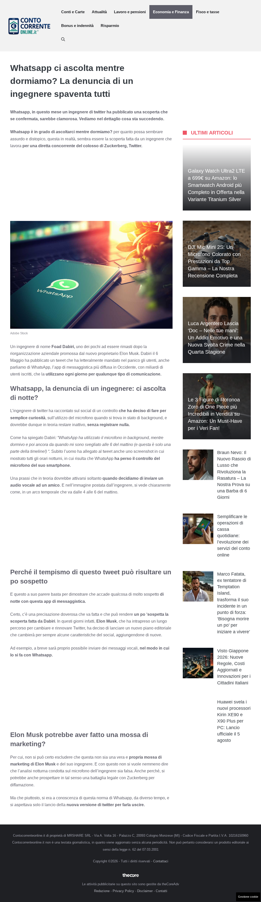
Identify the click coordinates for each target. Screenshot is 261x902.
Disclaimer (145, 891)
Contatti (161, 891)
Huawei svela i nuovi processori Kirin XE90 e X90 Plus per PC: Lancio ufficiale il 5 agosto (234, 721)
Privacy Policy (123, 891)
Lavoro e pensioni (130, 12)
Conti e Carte (73, 12)
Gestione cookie (248, 896)
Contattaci (160, 861)
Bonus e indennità (77, 25)
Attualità (99, 12)
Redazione (102, 891)
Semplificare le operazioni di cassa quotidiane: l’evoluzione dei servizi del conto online (233, 536)
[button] (63, 39)
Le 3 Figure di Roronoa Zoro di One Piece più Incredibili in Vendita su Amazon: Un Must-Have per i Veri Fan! (215, 414)
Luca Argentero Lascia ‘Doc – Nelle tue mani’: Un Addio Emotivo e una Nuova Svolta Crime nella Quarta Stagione (216, 338)
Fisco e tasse (207, 12)
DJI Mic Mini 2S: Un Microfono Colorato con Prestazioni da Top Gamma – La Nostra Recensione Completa (214, 261)
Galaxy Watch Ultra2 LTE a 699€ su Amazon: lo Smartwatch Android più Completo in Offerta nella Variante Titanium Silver (216, 185)
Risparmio (110, 25)
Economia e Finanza (171, 12)
